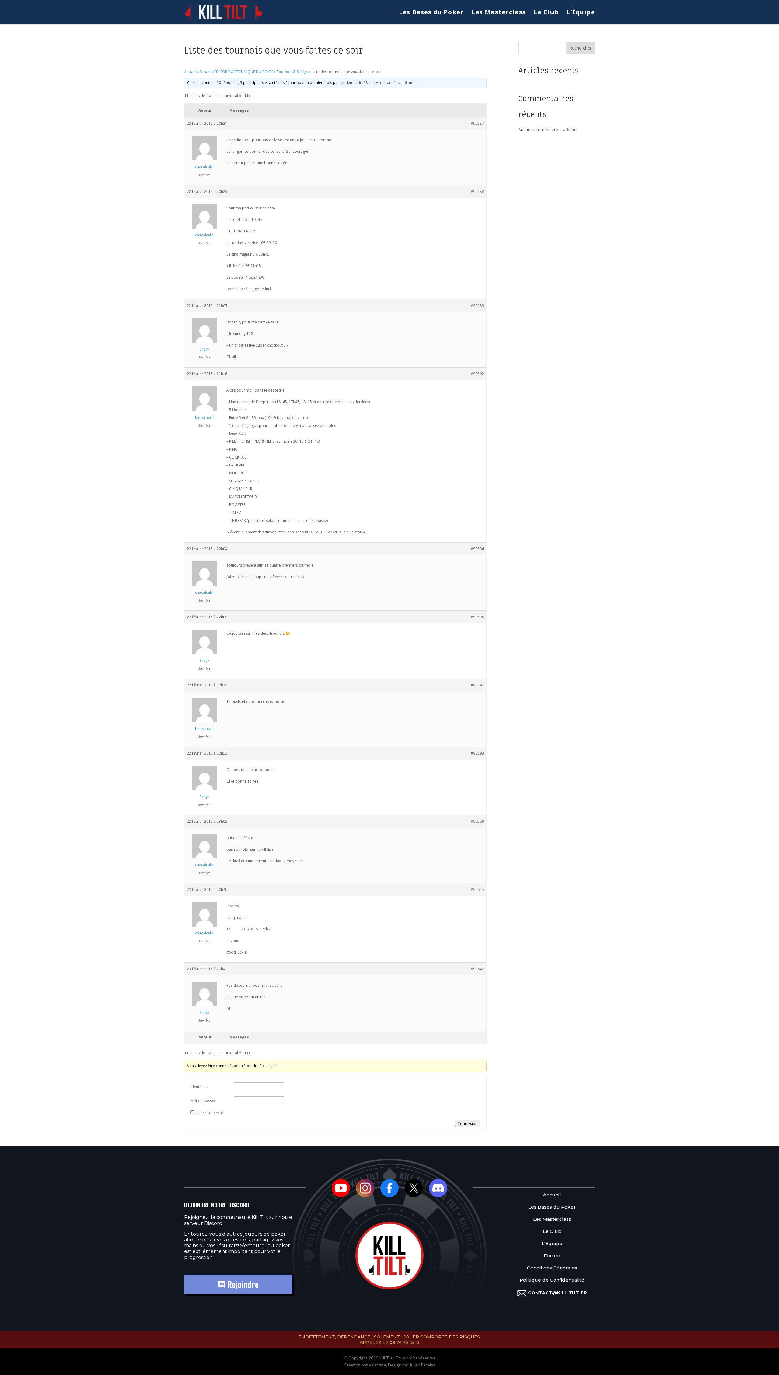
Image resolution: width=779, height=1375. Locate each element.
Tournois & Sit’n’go (293, 71)
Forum (552, 1256)
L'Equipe (552, 1244)
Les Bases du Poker (431, 13)
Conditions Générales (552, 1268)
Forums (205, 71)
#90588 (477, 191)
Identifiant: (199, 1086)
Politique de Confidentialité (552, 1280)
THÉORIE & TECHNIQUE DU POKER (244, 71)
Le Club (546, 13)
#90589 (477, 305)
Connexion (467, 1123)
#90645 (477, 889)
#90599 (477, 821)
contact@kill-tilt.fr (557, 1293)
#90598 (477, 753)
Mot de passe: (202, 1100)
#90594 (477, 548)
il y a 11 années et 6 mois (394, 82)
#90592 (477, 373)
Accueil (190, 71)
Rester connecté (209, 1112)
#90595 (477, 616)
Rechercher (580, 48)
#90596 (477, 685)
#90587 (477, 123)
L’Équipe (581, 13)
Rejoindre (242, 1284)
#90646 (477, 969)
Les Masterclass (499, 13)
